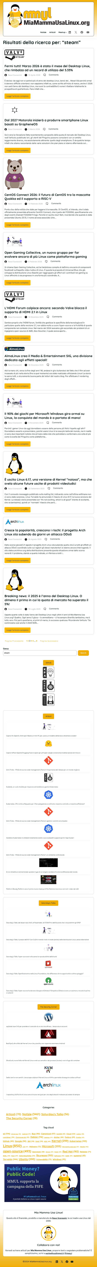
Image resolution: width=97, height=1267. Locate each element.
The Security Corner (48, 1007)
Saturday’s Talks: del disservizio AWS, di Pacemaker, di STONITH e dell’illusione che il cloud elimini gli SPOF (43, 923)
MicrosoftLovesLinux (70, 1147)
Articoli (48, 716)
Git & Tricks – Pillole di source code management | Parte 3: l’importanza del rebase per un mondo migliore (43, 770)
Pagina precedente (14, 641)
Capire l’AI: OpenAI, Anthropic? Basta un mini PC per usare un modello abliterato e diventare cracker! (41, 736)
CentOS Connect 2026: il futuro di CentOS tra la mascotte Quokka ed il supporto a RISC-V (47, 197)
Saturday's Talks (55, 1114)
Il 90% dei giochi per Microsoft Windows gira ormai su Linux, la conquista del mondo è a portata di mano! (44, 416)
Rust (14, 1156)
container (9, 1137)
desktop (48, 1137)
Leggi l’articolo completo (18, 97)
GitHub (48, 663)
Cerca (6, 649)
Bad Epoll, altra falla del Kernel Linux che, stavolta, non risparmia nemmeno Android (35, 1043)
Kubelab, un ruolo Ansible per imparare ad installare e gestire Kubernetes (32, 787)
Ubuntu (27, 1159)
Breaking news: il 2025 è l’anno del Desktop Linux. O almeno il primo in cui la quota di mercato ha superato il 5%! (46, 600)
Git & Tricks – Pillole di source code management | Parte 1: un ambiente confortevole (35, 855)
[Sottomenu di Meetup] (66, 32)
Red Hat (71, 1151)
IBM (31, 1141)
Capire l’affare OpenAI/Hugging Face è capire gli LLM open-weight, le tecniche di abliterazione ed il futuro (43, 753)
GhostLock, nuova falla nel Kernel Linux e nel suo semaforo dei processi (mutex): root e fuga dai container (43, 1060)
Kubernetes (78, 1141)
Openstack (38, 1152)
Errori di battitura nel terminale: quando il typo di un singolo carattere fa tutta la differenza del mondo (41, 872)
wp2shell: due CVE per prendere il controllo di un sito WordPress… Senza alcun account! (36, 1026)
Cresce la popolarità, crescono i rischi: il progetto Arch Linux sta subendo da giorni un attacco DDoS (45, 532)
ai (6, 1133)
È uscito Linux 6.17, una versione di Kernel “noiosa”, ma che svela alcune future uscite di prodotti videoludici (48, 481)
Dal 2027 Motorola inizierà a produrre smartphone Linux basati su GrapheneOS (46, 122)
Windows (59, 1159)
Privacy (68, 1253)
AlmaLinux (16, 1134)
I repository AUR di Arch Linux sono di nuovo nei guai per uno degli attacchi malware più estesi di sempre (43, 1094)
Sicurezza (44, 1155)
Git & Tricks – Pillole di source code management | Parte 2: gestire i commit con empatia (36, 821)
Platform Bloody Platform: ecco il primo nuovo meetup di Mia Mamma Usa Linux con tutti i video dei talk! (42, 889)
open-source (17, 1151)
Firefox (80, 1137)
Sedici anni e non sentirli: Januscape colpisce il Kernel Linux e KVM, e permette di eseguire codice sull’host (43, 1077)
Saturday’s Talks (48, 903)
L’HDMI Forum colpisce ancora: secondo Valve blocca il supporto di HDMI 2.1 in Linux (46, 310)
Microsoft (51, 1146)
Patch (57, 1152)
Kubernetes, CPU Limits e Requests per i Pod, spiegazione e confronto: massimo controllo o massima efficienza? (45, 804)
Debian (36, 1137)
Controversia (22, 1137)
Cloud (70, 1134)
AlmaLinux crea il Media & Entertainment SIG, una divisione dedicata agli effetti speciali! (48, 358)
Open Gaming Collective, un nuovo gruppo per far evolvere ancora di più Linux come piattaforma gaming (46, 254)
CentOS (60, 1134)
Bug (36, 1133)
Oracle (49, 1152)
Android (26, 1134)
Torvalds (10, 1159)
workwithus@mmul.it (54, 1253)
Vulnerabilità (44, 1159)
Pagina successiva (49, 641)
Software (59, 1156)
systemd (80, 1155)
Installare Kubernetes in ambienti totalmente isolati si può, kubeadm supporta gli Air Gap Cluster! (40, 838)
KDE (47, 1141)
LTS (25, 1147)
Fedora (70, 1137)
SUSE (68, 1156)
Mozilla (84, 1147)
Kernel (60, 1141)
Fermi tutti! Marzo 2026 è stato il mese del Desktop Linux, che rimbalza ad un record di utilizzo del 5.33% (47, 68)
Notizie (31, 1114)
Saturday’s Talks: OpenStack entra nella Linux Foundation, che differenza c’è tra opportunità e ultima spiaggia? (44, 974)
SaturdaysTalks (27, 1156)
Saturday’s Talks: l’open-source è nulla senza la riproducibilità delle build (31, 957)
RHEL (6, 1156)
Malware (35, 1146)
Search (83, 653)
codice (80, 1134)
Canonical (48, 1133)
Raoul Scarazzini (59, 1218)
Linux (12, 1146)
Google (20, 1141)
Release (85, 1152)
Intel (39, 1141)
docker (59, 1137)
